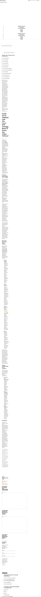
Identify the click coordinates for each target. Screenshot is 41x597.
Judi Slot (6, 71)
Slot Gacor (7, 64)
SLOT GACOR (21, 27)
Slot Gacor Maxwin (8, 68)
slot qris (5, 591)
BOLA (21, 29)
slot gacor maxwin (4, 455)
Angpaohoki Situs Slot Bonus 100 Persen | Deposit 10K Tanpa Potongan (5, 512)
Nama (3, 550)
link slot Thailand (5, 449)
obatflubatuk (6, 466)
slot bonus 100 (9, 583)
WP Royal (11, 596)
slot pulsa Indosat (6, 594)
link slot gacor (4, 449)
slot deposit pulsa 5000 (10, 579)
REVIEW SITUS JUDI (21, 26)
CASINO (21, 30)
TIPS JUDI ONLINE (21, 28)
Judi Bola (6, 63)
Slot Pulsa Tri (7, 76)
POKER (21, 31)
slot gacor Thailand (5, 457)
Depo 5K (6, 59)
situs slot (5, 593)
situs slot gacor (5, 450)
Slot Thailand (7, 78)
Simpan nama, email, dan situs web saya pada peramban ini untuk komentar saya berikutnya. (5, 560)
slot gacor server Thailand (5, 456)
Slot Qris (6, 61)
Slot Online (7, 58)
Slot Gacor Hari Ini (8, 73)
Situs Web (3, 555)
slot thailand (4, 461)
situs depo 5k (6, 589)
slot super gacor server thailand (5, 460)
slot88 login (4, 464)
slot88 (5, 462)
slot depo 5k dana (12, 580)
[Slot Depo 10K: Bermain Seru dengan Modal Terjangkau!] (4, 474)
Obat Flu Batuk (3, 0)
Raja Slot (6, 66)
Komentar (3, 564)
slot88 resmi (6, 465)
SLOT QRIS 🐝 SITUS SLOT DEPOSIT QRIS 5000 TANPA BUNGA (5, 536)
